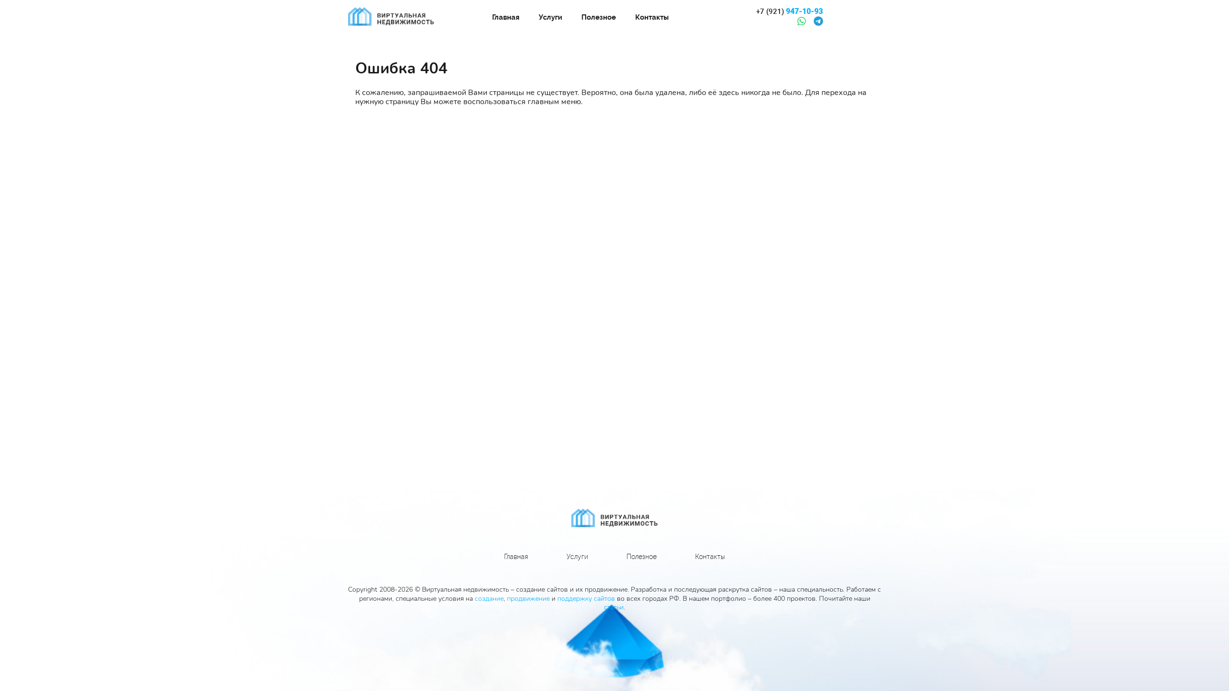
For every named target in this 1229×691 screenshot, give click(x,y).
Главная (505, 17)
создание (489, 598)
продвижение (528, 598)
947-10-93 (789, 11)
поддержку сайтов (586, 598)
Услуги (550, 17)
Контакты (652, 17)
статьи (614, 607)
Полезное (598, 17)
